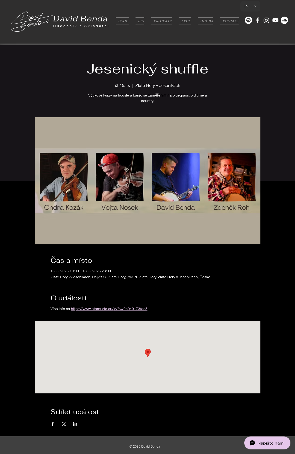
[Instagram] (266, 20)
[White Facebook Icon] (257, 20)
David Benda (80, 19)
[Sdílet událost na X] (64, 424)
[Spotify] (248, 20)
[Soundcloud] (284, 20)
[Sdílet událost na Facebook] (52, 424)
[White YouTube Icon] (275, 20)
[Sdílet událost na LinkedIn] (75, 424)
